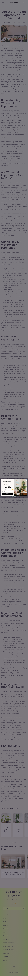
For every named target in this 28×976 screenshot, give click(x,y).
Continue (7, 493)
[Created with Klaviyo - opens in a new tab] (14, 496)
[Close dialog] (26, 480)
